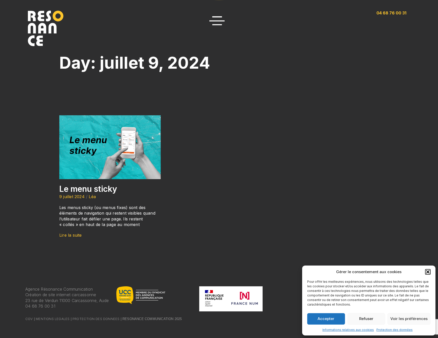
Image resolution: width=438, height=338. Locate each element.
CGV (29, 319)
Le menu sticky (88, 189)
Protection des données (394, 330)
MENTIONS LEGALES (52, 319)
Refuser (366, 318)
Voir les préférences (409, 318)
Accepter (326, 318)
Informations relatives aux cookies (348, 330)
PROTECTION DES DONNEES (95, 319)
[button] (427, 271)
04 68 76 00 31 (40, 306)
